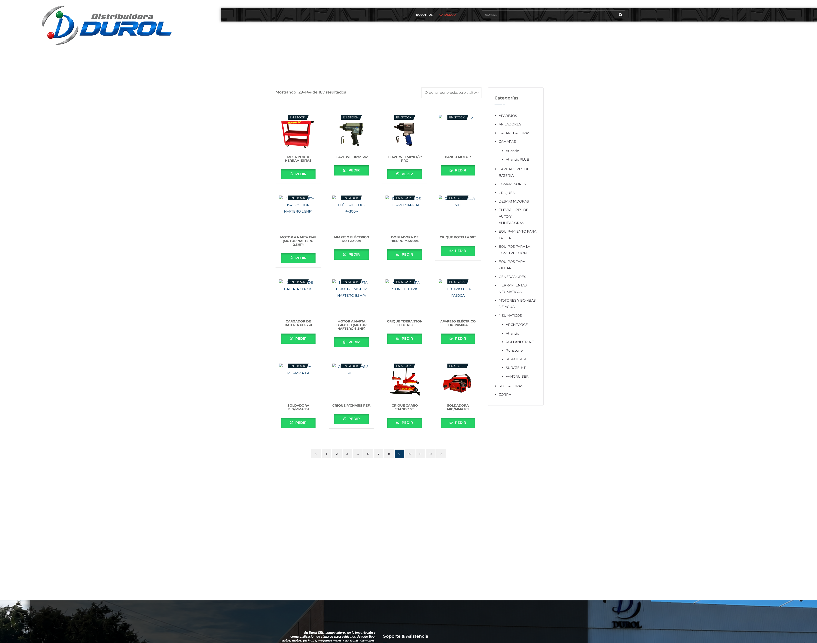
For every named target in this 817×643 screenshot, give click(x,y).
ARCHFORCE (517, 325)
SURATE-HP (516, 359)
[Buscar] (620, 14)
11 (420, 454)
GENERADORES (512, 277)
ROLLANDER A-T (520, 342)
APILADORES (510, 124)
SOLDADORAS (511, 386)
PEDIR (300, 174)
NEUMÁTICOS (510, 316)
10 (409, 454)
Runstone (514, 350)
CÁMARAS (507, 142)
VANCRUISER (517, 376)
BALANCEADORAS (514, 133)
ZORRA (505, 395)
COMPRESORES (512, 184)
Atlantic (512, 151)
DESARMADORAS (514, 201)
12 (430, 454)
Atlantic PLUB (517, 159)
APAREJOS (508, 116)
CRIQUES (507, 193)
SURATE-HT (516, 368)
